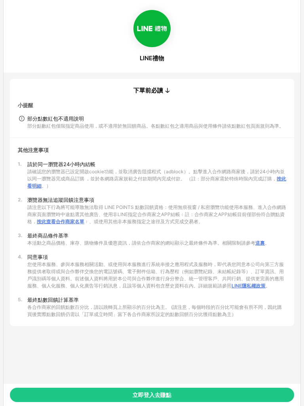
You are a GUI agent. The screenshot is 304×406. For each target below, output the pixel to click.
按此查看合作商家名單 (60, 221)
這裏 (260, 243)
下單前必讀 (148, 90)
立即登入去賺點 (152, 394)
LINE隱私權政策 (249, 286)
